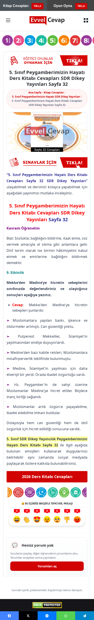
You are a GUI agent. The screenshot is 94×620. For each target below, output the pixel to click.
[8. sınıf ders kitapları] (86, 40)
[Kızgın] (77, 520)
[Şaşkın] (47, 520)
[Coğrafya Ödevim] (64, 492)
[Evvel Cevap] (47, 20)
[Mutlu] (17, 520)
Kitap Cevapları (54, 92)
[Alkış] (27, 520)
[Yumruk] (67, 520)
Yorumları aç (47, 566)
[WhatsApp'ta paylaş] (65, 615)
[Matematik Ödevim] (18, 492)
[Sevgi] (37, 520)
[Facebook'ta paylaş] (9, 615)
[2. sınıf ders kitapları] (19, 40)
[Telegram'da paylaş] (84, 615)
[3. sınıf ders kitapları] (30, 40)
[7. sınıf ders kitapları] (75, 40)
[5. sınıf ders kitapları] (52, 40)
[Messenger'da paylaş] (47, 615)
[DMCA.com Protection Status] (47, 605)
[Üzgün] (57, 520)
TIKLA (37, 6)
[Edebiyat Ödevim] (53, 492)
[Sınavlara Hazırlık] (47, 162)
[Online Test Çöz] (47, 60)
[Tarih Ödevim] (75, 492)
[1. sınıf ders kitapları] (7, 40)
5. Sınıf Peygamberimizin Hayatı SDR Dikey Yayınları (46, 96)
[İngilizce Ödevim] (30, 492)
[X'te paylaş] (28, 615)
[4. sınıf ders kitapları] (41, 40)
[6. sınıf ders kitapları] (64, 40)
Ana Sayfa (34, 92)
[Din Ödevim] (41, 492)
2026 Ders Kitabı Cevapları (47, 476)
